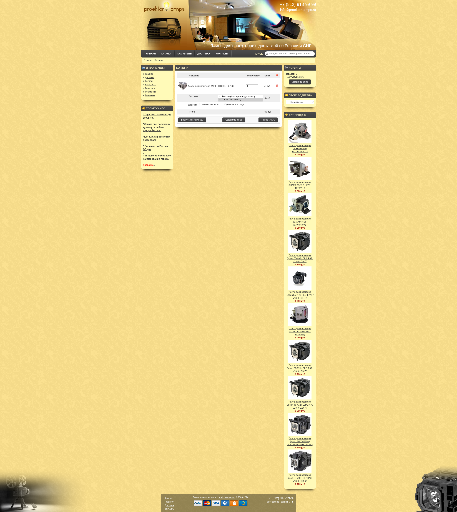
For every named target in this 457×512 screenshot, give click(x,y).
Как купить (184, 53)
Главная (150, 53)
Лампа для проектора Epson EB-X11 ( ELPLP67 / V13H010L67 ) (300, 368)
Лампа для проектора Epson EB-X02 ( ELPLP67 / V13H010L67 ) (300, 258)
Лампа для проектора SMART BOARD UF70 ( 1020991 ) (299, 185)
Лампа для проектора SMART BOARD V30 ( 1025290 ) (300, 331)
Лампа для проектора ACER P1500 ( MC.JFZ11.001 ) (300, 148)
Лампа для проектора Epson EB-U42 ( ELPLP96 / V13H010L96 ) (300, 478)
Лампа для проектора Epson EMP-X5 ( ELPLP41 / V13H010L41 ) (300, 295)
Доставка (203, 53)
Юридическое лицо (234, 104)
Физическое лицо (209, 104)
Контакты (222, 53)
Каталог (166, 53)
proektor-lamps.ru (226, 497)
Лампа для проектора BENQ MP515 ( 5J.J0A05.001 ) (300, 222)
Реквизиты (150, 92)
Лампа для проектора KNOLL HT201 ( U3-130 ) (211, 86)
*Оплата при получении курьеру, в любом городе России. (156, 127)
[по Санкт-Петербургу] (240, 99)
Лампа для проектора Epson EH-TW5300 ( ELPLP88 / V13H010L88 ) (300, 441)
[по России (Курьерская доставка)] (240, 96)
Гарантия (150, 88)
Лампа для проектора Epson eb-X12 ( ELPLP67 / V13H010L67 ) (300, 405)
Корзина (158, 60)
